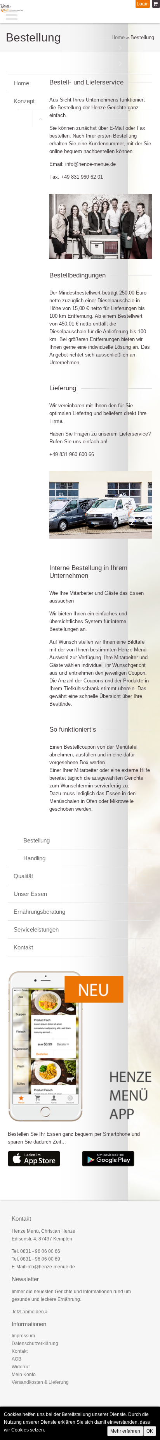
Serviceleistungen (36, 929)
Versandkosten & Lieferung (40, 1382)
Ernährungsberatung (39, 911)
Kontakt (23, 947)
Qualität (23, 876)
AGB (16, 1359)
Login (143, 4)
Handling (34, 858)
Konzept (24, 101)
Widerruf (21, 1366)
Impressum (23, 1335)
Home (118, 37)
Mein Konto (24, 1374)
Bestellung (36, 840)
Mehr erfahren (125, 1431)
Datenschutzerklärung (35, 1343)
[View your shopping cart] (156, 4)
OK (149, 1431)
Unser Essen (30, 894)
